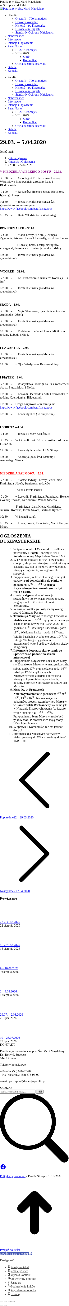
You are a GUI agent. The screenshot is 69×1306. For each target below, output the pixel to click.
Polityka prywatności (12, 1176)
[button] (16, 1253)
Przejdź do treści (10, 1249)
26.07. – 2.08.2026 (11, 1014)
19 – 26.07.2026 (10, 1037)
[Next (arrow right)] (5, 1305)
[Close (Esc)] (1, 1301)
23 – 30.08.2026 (10, 922)
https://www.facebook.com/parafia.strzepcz (26, 208)
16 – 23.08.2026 (10, 945)
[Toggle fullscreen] (9, 1301)
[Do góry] (34, 1246)
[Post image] (10, 918)
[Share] (5, 1301)
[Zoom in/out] (13, 1301)
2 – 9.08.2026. (9, 991)
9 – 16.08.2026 (9, 968)
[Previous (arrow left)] (1, 1305)
